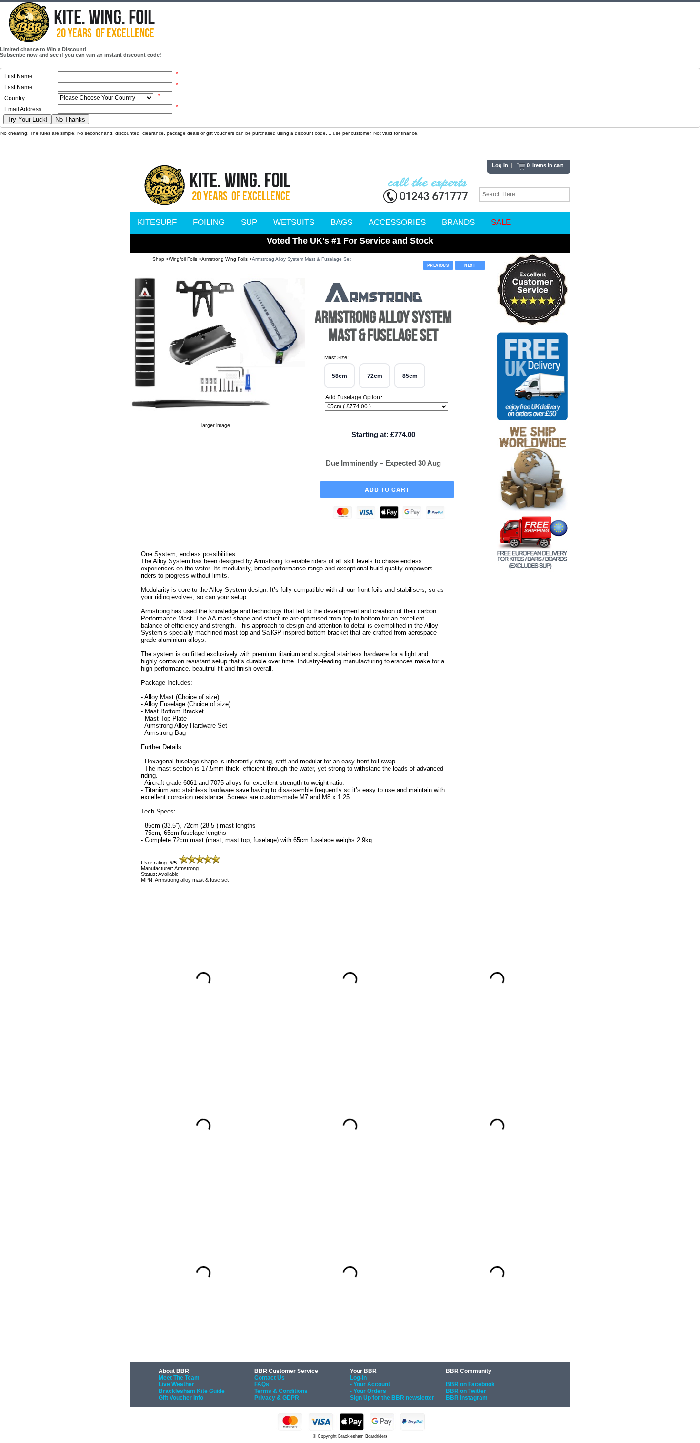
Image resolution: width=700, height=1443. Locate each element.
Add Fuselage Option (352, 397)
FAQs (261, 1384)
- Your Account (370, 1384)
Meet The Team (179, 1377)
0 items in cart (544, 165)
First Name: (19, 76)
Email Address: (23, 109)
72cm (374, 376)
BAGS (341, 222)
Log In (500, 165)
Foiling (209, 222)
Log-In (358, 1377)
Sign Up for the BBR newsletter (392, 1397)
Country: (15, 98)
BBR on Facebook (470, 1384)
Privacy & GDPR (276, 1397)
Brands (458, 222)
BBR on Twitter (466, 1391)
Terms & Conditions (281, 1391)
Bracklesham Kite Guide (192, 1391)
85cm (410, 376)
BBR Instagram (467, 1397)
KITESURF (157, 222)
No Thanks (70, 119)
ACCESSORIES (397, 222)
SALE (501, 222)
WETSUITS (293, 222)
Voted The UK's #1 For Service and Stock (350, 240)
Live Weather (176, 1384)
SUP (249, 222)
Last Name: (19, 87)
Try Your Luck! (27, 119)
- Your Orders (368, 1391)
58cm (339, 376)
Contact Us (269, 1377)
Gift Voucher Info (181, 1397)
